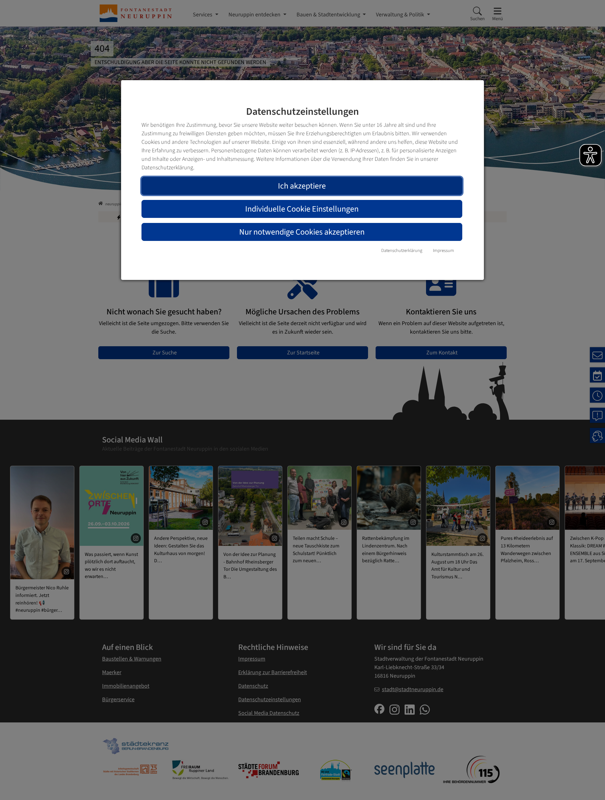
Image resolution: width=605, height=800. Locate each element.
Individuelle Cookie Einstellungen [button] (302, 209)
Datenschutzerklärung (401, 250)
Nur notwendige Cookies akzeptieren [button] (302, 232)
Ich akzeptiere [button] (302, 186)
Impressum (443, 250)
